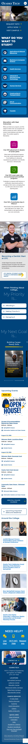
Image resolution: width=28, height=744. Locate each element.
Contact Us (12, 660)
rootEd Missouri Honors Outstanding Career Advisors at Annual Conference (13, 540)
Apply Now (12, 27)
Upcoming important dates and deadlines (14, 511)
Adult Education (14, 706)
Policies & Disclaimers (10, 739)
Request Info (12, 24)
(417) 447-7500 (14, 675)
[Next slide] (19, 380)
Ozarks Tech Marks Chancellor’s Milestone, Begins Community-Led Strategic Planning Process (13, 617)
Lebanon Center (14, 683)
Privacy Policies (20, 739)
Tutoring (14, 704)
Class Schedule (14, 717)
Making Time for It (12, 311)
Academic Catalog (14, 724)
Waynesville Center (14, 692)
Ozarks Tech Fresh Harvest (9, 470)
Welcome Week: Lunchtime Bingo (12, 439)
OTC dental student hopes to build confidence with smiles (13, 275)
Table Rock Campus (14, 690)
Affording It (10, 305)
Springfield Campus (14, 680)
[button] (25, 13)
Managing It (10, 317)
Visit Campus (12, 30)
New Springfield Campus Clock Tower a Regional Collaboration (14, 591)
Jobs (14, 722)
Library (14, 708)
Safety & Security (14, 711)
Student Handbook (14, 727)
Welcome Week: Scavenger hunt (11, 456)
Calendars (14, 720)
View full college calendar (13, 501)
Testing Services (14, 701)
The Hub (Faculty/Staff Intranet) (14, 730)
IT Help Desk (14, 699)
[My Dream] (14, 14)
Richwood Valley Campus (14, 688)
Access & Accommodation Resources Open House (10, 422)
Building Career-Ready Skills (14, 343)
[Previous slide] (8, 380)
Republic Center (14, 685)
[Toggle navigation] (26, 3)
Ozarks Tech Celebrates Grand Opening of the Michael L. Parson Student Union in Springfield (13, 566)
